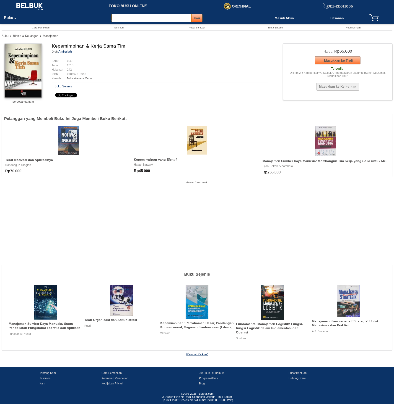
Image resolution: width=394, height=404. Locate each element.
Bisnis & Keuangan (25, 36)
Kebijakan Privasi (112, 383)
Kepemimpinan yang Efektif (155, 159)
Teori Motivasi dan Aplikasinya (29, 160)
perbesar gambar (23, 101)
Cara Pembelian (40, 27)
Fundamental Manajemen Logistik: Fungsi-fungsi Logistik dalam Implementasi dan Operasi (269, 328)
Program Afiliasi (208, 378)
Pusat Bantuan (197, 27)
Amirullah (65, 51)
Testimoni (119, 27)
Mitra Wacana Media (80, 78)
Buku (9, 18)
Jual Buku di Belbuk (211, 373)
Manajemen (50, 36)
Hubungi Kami (353, 27)
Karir (42, 383)
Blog (202, 383)
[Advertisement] (197, 217)
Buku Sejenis (63, 86)
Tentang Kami (275, 27)
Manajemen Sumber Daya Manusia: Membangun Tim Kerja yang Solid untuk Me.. (325, 161)
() (197, 354)
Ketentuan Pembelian (114, 378)
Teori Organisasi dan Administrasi (110, 320)
